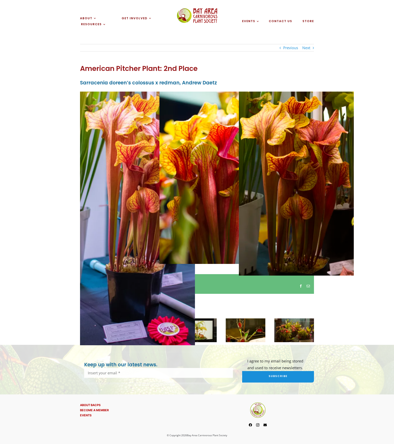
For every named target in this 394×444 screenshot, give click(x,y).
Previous (290, 47)
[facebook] (250, 425)
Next (306, 47)
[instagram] (257, 425)
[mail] (265, 425)
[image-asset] (197, 9)
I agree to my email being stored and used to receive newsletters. (275, 364)
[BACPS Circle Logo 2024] (258, 404)
